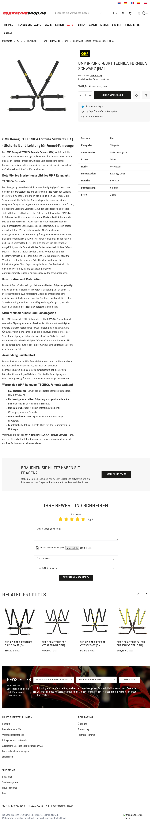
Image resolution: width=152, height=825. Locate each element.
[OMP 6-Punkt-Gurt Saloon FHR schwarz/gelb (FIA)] (132, 621)
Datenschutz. (43, 695)
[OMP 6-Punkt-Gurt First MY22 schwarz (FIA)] (94, 621)
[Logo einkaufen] (24, 13)
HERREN (81, 25)
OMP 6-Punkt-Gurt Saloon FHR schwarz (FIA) (19, 644)
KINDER (104, 25)
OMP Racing (96, 76)
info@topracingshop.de (61, 806)
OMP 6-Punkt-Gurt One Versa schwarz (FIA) (54, 644)
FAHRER (59, 25)
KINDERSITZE (132, 25)
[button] (138, 594)
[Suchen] (101, 13)
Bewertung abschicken (76, 577)
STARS (48, 25)
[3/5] (72, 519)
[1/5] (60, 519)
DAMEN (93, 25)
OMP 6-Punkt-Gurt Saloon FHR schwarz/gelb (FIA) (131, 644)
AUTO (70, 25)
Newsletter (19, 679)
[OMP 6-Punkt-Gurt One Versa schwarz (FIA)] (57, 621)
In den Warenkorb (112, 95)
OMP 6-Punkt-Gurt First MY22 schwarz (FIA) (92, 644)
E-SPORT (116, 25)
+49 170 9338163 (15, 806)
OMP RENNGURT (51, 41)
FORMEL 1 (9, 25)
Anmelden (129, 680)
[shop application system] (137, 817)
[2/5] (66, 519)
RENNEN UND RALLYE (29, 25)
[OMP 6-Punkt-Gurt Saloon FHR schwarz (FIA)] (19, 621)
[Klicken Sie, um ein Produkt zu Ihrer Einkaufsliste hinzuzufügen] (136, 95)
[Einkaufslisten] (131, 13)
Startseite (7, 41)
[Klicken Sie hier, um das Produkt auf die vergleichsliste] (146, 95)
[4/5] (77, 519)
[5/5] (83, 519)
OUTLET (8, 33)
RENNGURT (32, 41)
